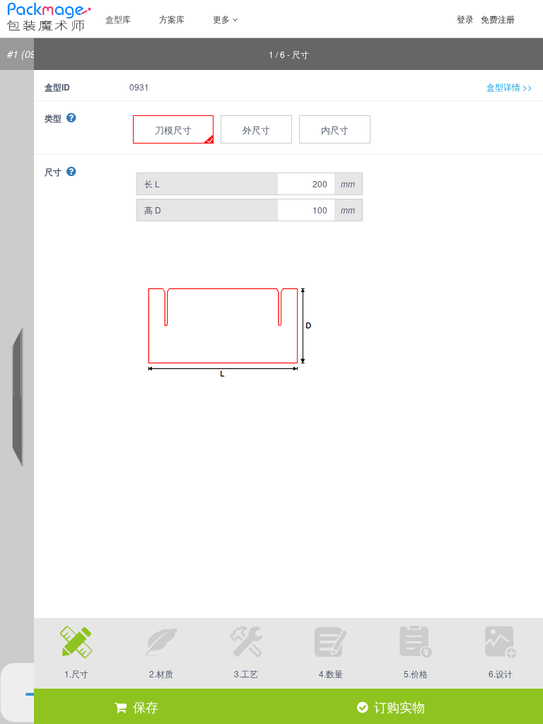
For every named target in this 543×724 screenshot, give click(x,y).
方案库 (172, 19)
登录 (465, 19)
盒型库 (118, 19)
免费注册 (498, 19)
